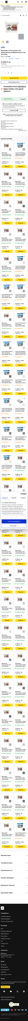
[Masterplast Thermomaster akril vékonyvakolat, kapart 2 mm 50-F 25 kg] (20, 600)
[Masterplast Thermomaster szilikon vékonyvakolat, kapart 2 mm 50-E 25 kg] (7, 826)
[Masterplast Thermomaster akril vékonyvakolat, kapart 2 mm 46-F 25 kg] (20, 544)
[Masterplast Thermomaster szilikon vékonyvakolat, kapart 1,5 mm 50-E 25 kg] (20, 231)
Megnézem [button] (7, 166)
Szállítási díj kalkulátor (5, 918)
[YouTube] (11, 991)
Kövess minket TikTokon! (6, 974)
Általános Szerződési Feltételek (7, 997)
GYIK (2, 941)
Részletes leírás (21, 130)
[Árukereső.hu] (14, 1004)
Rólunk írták (3, 972)
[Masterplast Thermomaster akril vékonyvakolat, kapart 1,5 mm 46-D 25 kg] (7, 146)
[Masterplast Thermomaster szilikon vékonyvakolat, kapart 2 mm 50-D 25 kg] (7, 798)
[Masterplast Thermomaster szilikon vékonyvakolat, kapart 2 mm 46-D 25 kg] (20, 713)
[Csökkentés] (2, 72)
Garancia (3, 946)
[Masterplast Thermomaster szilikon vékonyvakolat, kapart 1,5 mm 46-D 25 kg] (7, 741)
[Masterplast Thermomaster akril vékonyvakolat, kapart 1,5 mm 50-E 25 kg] (7, 544)
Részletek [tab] (14, 497)
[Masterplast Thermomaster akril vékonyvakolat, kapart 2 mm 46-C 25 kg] (7, 487)
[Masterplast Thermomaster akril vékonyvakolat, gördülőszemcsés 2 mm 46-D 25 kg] (7, 685)
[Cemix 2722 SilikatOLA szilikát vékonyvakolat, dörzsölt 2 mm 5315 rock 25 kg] (20, 146)
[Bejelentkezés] (22, 2)
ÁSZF (2, 928)
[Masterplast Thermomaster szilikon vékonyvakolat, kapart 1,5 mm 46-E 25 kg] (20, 741)
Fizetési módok (4, 936)
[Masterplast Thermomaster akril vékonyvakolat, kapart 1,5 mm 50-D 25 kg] (7, 316)
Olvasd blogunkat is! (5, 969)
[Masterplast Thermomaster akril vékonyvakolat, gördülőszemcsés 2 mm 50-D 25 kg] (7, 657)
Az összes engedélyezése (14, 521)
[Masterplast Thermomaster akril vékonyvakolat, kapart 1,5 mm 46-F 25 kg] (7, 628)
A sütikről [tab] (23, 497)
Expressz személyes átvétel (7, 921)
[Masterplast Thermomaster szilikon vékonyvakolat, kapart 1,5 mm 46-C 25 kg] (20, 657)
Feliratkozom (5, 986)
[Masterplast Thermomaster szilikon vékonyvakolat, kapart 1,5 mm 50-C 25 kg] (20, 798)
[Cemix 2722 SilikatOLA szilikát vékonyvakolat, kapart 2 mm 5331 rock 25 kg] (20, 345)
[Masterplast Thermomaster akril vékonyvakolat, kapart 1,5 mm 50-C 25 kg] (20, 770)
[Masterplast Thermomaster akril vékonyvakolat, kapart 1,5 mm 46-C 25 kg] (20, 572)
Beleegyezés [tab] (5, 497)
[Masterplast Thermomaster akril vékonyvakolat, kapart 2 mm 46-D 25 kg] (7, 259)
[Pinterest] (24, 991)
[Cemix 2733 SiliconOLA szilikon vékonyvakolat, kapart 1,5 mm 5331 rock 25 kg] (7, 402)
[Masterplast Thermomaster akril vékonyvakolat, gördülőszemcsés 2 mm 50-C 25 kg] (7, 572)
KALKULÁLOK (13, 110)
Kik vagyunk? (3, 964)
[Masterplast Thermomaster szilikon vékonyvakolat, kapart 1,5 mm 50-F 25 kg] (7, 231)
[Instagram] (17, 991)
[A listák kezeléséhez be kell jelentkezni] (21, 15)
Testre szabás (13, 525)
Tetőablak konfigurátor (6, 916)
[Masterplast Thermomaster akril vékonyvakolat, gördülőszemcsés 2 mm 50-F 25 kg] (7, 203)
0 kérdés (17, 58)
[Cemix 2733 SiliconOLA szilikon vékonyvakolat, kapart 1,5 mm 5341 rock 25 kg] (7, 459)
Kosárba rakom (13, 78)
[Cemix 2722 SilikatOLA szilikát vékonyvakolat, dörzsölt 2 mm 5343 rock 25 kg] (20, 259)
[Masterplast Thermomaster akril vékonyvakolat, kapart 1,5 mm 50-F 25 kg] (20, 487)
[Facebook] (4, 991)
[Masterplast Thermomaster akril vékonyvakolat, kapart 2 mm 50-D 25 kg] (7, 175)
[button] (2, 2)
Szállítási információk (5, 938)
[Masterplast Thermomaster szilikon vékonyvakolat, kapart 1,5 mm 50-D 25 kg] (20, 459)
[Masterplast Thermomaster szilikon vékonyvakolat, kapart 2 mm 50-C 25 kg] (20, 685)
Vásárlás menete (4, 943)
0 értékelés (11, 58)
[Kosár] (26, 2)
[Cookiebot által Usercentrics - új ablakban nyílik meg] (20, 494)
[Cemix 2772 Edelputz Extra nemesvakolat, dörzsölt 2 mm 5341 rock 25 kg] (20, 402)
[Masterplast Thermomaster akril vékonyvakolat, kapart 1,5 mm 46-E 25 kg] (20, 628)
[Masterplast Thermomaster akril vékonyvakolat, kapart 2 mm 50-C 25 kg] (20, 203)
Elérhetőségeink (4, 967)
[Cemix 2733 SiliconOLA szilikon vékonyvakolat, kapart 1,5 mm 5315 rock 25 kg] (20, 288)
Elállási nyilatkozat (5, 933)
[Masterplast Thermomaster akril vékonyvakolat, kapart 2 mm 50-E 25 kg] (20, 175)
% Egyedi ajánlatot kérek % (14, 82)
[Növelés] (8, 72)
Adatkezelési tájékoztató (6, 931)
